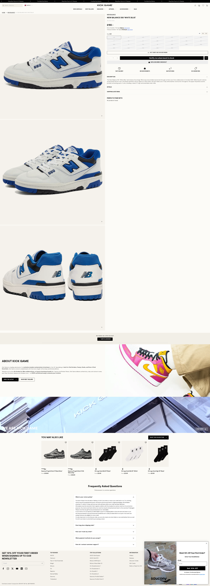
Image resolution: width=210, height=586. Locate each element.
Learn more (127, 27)
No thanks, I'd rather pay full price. (192, 572)
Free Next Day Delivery (13, 1)
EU (206, 33)
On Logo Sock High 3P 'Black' (156, 471)
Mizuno (52, 566)
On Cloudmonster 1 (95, 566)
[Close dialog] (206, 543)
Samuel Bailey (54, 574)
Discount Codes (133, 560)
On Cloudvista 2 (94, 574)
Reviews (131, 558)
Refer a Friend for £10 (135, 566)
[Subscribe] (42, 563)
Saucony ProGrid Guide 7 (97, 576)
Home (3, 12)
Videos (131, 555)
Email (179, 560)
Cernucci (52, 558)
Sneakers (100, 9)
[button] (101, 9)
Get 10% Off (192, 568)
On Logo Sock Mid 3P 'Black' (103, 471)
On (51, 568)
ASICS (52, 555)
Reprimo (52, 571)
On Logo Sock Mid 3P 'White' (129, 471)
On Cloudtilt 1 (94, 571)
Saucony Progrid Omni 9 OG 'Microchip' (76, 472)
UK (199, 33)
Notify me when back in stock (161, 58)
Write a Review (107, 339)
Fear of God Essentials (56, 560)
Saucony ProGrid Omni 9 (97, 579)
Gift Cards (132, 563)
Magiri (52, 563)
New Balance (11, 12)
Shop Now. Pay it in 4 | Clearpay (39, 1)
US (203, 33)
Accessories (124, 9)
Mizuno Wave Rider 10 (96, 563)
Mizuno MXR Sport (95, 560)
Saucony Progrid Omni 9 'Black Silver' (51, 471)
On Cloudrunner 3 (95, 568)
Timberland (53, 579)
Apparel (111, 9)
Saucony (52, 576)
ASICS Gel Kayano (95, 555)
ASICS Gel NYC (94, 558)
